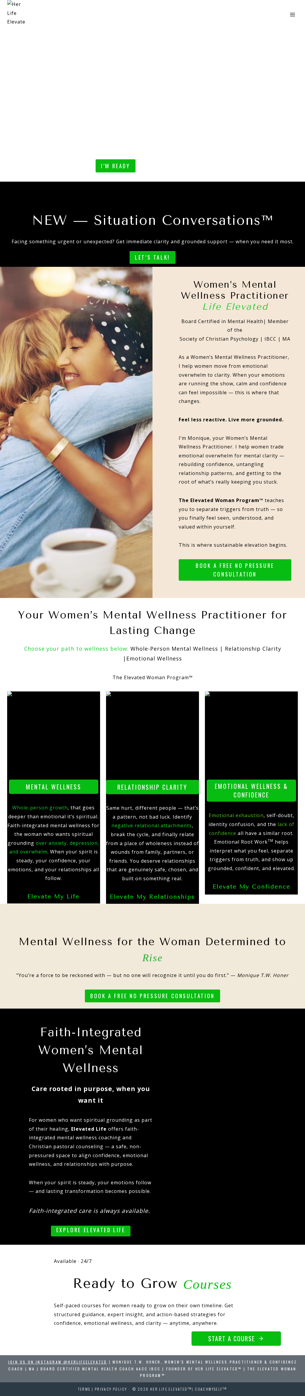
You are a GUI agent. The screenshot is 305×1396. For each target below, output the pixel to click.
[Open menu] (292, 14)
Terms (84, 1389)
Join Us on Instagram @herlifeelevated (57, 1361)
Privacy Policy (111, 1389)
